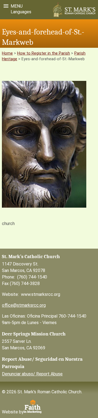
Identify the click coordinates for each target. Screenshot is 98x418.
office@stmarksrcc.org (24, 305)
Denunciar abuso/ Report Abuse (32, 373)
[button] (12, 6)
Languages (19, 11)
